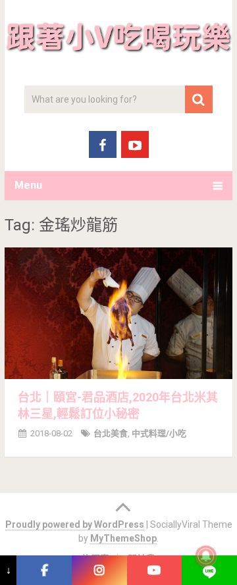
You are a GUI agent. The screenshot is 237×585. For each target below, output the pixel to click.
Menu (28, 185)
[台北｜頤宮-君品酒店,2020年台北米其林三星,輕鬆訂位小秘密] (118, 313)
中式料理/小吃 (159, 433)
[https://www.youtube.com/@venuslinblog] (154, 570)
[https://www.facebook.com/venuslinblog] (44, 570)
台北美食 (110, 433)
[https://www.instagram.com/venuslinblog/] (99, 570)
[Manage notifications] (206, 556)
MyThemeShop (123, 538)
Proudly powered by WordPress (74, 524)
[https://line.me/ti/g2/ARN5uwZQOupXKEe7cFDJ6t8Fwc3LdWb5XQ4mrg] (209, 570)
